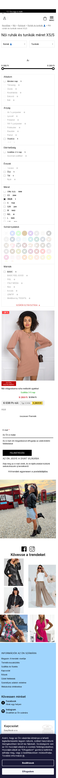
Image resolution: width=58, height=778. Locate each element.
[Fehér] (6, 233)
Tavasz (12, 168)
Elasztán (13, 131)
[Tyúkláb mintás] (6, 251)
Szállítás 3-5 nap (16, 152)
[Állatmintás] (36, 245)
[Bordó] (36, 251)
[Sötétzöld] (24, 251)
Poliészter (13, 127)
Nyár (11, 179)
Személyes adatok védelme (13, 682)
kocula (12, 291)
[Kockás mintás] (18, 245)
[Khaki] (18, 251)
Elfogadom (28, 771)
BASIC (11, 272)
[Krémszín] (42, 233)
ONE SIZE (14, 191)
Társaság (13, 85)
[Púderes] (18, 257)
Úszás (12, 89)
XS (11, 195)
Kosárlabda (14, 92)
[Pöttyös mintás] (24, 245)
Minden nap (14, 81)
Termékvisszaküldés (10, 662)
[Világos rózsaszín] (12, 257)
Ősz (10, 172)
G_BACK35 (37, 403)
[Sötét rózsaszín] (6, 257)
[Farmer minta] (42, 239)
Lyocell (12, 116)
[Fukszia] (30, 251)
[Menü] (52, 18)
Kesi (11, 287)
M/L (11, 214)
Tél (10, 175)
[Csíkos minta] (49, 245)
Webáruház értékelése (11, 686)
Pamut (12, 135)
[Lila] (30, 233)
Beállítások (28, 763)
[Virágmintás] (30, 245)
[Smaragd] (36, 239)
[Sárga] (49, 257)
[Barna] (12, 251)
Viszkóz (12, 139)
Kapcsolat (5, 670)
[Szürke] (36, 233)
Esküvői (12, 96)
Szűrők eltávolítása (26, 305)
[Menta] (24, 239)
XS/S (11, 199)
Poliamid (13, 120)
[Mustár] (30, 257)
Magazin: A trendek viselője (13, 658)
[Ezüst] (6, 239)
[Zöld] (18, 233)
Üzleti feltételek (8, 678)
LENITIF (12, 294)
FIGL (11, 279)
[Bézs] (24, 233)
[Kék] (12, 233)
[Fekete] (49, 233)
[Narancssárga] (24, 257)
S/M (12, 206)
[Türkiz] (30, 239)
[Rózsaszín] (49, 251)
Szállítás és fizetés (9, 666)
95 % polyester (16, 112)
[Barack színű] (36, 257)
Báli (11, 100)
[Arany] (42, 257)
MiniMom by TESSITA (18, 298)
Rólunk (4, 674)
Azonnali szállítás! (17, 156)
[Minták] (49, 239)
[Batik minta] (12, 245)
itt (23, 755)
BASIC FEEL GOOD (17, 275)
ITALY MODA (15, 283)
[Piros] (42, 251)
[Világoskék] (18, 239)
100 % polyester (16, 123)
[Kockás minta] (6, 245)
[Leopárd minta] (42, 245)
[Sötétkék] (12, 239)
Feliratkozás (17, 453)
